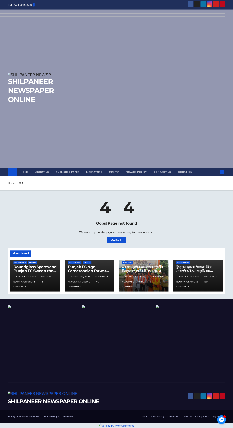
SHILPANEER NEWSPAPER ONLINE (53, 401)
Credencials (174, 416)
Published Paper (67, 172)
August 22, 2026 (135, 277)
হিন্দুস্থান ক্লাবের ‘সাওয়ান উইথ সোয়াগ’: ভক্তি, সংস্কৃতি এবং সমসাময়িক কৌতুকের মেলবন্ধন (193, 271)
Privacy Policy (136, 172)
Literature (94, 172)
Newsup (53, 416)
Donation (185, 172)
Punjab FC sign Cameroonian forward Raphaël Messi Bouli (88, 271)
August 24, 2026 (26, 277)
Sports (32, 263)
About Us (42, 172)
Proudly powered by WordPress (24, 416)
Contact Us (162, 172)
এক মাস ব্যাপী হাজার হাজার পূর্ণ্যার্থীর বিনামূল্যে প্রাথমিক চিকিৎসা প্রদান (142, 269)
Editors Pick (20, 263)
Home (24, 172)
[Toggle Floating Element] (221, 419)
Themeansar (67, 416)
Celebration (183, 263)
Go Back (116, 240)
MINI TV (114, 172)
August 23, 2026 (80, 277)
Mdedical (127, 263)
